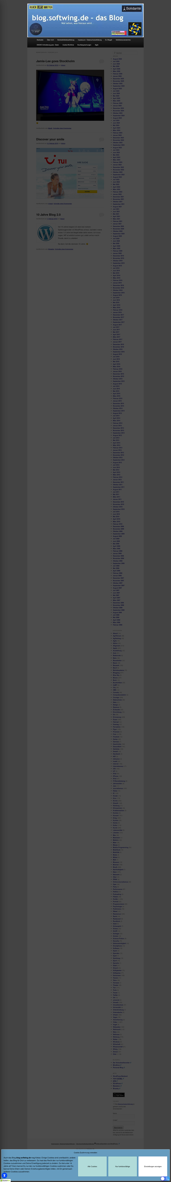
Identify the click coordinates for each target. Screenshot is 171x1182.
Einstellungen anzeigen (153, 1166)
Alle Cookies (92, 1166)
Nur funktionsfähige (122, 1166)
